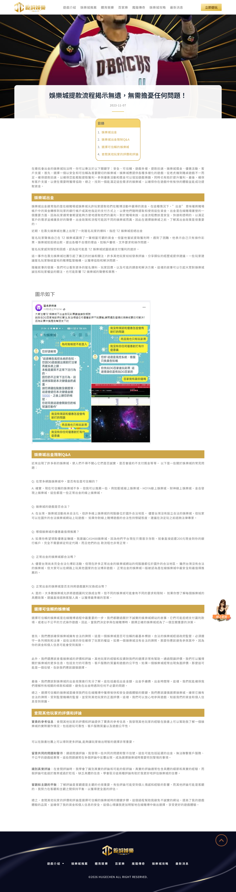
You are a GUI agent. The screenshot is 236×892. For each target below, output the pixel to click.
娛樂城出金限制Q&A (116, 139)
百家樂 (123, 7)
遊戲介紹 (69, 7)
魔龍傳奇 (138, 7)
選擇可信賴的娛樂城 (115, 147)
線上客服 (221, 616)
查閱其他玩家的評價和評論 (120, 154)
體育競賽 (107, 7)
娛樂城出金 (109, 132)
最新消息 (176, 7)
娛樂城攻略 (157, 7)
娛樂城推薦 (88, 7)
